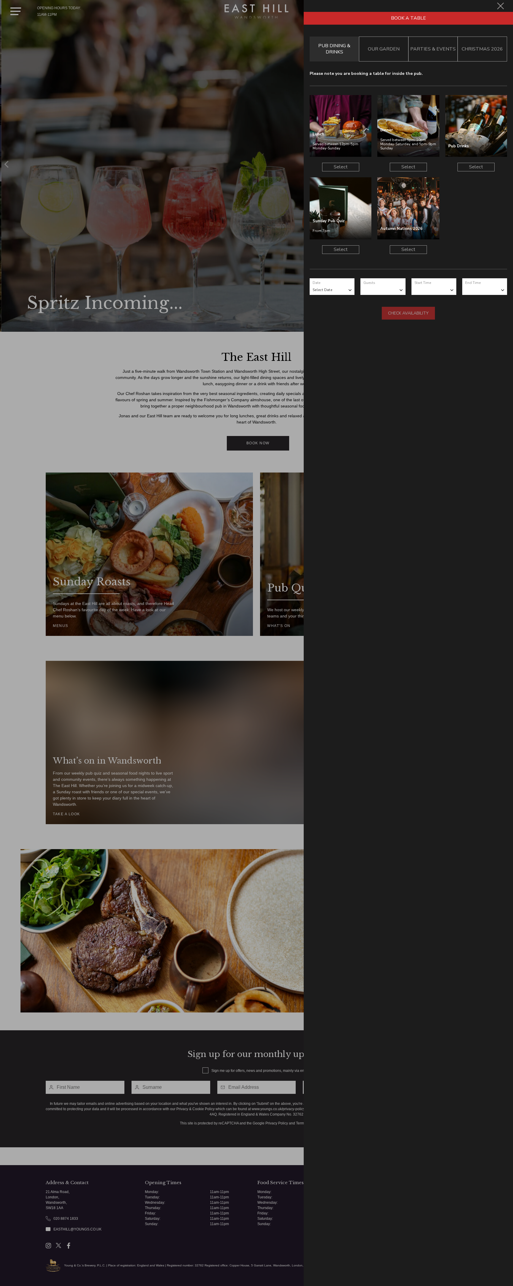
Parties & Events (433, 49)
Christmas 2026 (482, 49)
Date (316, 282)
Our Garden (384, 49)
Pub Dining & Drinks (334, 48)
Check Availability (408, 313)
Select (341, 167)
